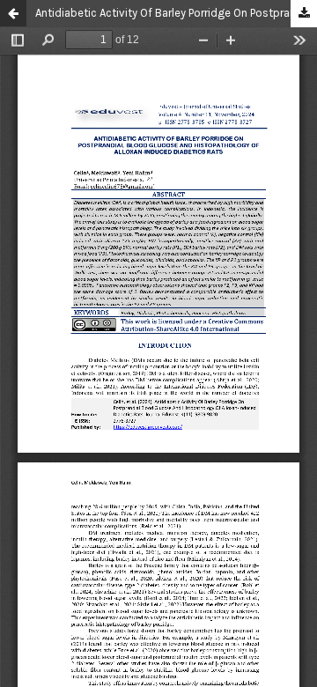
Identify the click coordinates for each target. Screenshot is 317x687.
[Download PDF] (304, 13)
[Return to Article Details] (13, 13)
